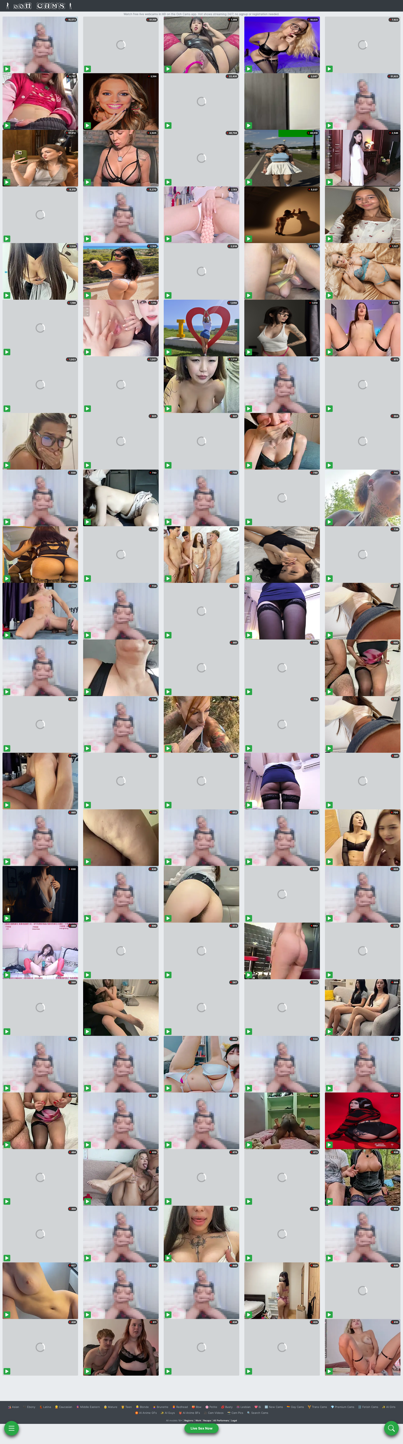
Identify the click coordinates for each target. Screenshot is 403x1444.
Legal (234, 1420)
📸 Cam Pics (235, 1412)
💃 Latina (45, 1407)
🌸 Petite (211, 1407)
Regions (188, 1420)
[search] (391, 1428)
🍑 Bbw (197, 1407)
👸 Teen (126, 1407)
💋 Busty (227, 1407)
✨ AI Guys (168, 1412)
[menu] (11, 1428)
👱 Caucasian (63, 1407)
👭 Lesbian (243, 1407)
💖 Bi (257, 1407)
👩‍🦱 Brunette (160, 1407)
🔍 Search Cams (257, 1412)
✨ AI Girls (388, 1407)
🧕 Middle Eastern (88, 1407)
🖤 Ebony (29, 1407)
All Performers (221, 1420)
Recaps (207, 1420)
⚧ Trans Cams (317, 1407)
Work (198, 1420)
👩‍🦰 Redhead (180, 1407)
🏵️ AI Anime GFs (146, 1412)
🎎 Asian (13, 1407)
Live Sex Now (202, 1428)
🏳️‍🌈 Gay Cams (295, 1407)
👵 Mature (110, 1407)
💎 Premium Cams (342, 1407)
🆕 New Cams (274, 1407)
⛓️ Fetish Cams (368, 1407)
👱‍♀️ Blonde (142, 1407)
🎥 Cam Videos (214, 1412)
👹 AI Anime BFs (189, 1412)
